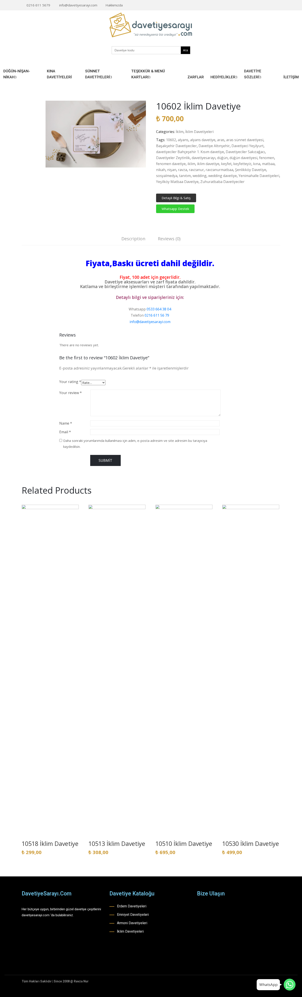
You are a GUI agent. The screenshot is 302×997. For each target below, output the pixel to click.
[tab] (133, 239)
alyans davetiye (202, 139)
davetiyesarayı (203, 157)
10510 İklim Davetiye (183, 843)
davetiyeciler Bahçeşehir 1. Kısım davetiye (190, 151)
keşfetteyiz (242, 163)
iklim (191, 163)
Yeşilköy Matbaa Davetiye (177, 181)
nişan (171, 169)
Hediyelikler (222, 77)
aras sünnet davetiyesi (244, 139)
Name (65, 423)
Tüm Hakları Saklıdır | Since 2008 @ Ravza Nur (55, 981)
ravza (182, 169)
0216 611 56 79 (157, 315)
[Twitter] (279, 5)
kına (256, 163)
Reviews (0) (169, 239)
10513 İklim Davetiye (116, 843)
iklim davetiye (208, 163)
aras (220, 139)
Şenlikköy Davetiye (250, 169)
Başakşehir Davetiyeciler (176, 145)
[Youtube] (272, 5)
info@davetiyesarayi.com (78, 5)
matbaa (268, 163)
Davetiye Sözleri (252, 74)
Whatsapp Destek (175, 208)
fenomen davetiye (171, 163)
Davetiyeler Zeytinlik (173, 157)
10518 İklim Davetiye (50, 843)
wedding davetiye (222, 175)
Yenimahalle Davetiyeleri (259, 175)
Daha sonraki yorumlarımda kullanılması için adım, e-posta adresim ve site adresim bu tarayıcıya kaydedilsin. (135, 443)
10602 (171, 139)
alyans (183, 139)
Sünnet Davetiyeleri (97, 74)
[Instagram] (265, 5)
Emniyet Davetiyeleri (133, 914)
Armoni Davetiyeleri (132, 923)
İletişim (291, 77)
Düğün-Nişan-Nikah (16, 74)
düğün (222, 157)
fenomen (266, 157)
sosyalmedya (166, 175)
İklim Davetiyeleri (199, 131)
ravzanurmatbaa (219, 169)
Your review (70, 392)
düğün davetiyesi (243, 157)
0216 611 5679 (38, 5)
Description (133, 239)
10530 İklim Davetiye (250, 843)
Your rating (70, 381)
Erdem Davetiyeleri (131, 906)
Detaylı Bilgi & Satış (176, 198)
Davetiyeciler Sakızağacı (245, 151)
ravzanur (196, 169)
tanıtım (185, 175)
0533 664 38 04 (159, 309)
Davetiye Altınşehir (214, 145)
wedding (199, 175)
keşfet (226, 163)
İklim (179, 131)
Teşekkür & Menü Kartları (148, 74)
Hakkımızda (114, 5)
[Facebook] (258, 5)
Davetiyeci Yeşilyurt (247, 145)
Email (65, 431)
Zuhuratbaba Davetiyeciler (222, 181)
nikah (160, 169)
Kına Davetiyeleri (59, 74)
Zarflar (195, 77)
